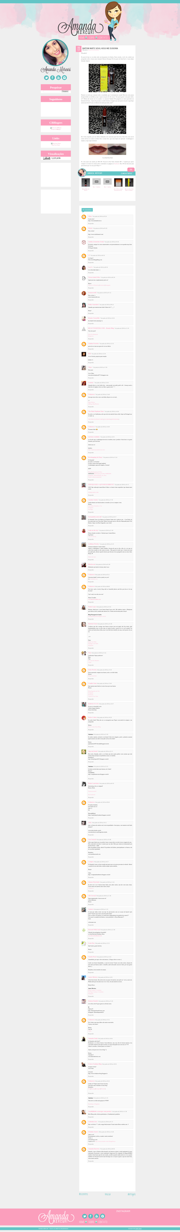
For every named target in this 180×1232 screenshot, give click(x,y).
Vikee (90, 367)
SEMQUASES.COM (93, 492)
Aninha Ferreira (93, 343)
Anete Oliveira (92, 977)
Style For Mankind (93, 334)
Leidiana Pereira (93, 544)
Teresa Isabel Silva (94, 277)
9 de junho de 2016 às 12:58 (108, 929)
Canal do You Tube (93, 696)
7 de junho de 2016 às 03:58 (111, 242)
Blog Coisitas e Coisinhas (94, 990)
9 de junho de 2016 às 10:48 (104, 839)
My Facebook (91, 794)
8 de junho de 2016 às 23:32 (101, 766)
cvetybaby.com (94, 579)
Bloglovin (90, 336)
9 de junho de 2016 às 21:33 (101, 1098)
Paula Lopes (92, 607)
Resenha (97, 50)
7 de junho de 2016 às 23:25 (106, 544)
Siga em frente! (93, 751)
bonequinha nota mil (94, 517)
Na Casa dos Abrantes (93, 660)
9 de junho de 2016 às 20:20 (102, 1081)
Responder (91, 223)
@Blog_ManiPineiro (93, 404)
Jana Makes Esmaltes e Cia (95, 506)
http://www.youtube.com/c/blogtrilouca (105, 1141)
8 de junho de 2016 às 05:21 (102, 574)
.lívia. (90, 822)
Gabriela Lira (92, 1121)
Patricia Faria (92, 624)
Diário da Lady (92, 557)
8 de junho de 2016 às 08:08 (102, 586)
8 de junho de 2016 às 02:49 (103, 564)
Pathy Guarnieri (93, 304)
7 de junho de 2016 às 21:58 (106, 530)
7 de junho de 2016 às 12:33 (106, 343)
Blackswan (91, 564)
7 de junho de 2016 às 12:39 (98, 353)
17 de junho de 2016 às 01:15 (105, 1121)
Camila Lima (92, 683)
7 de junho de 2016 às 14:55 (107, 437)
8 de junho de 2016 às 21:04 (101, 734)
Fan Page (90, 509)
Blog (89, 1088)
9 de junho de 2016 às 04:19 (106, 783)
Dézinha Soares (93, 1132)
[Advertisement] (55, 174)
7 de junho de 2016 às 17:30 (105, 500)
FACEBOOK (107, 419)
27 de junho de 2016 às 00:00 (107, 1149)
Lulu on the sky (93, 530)
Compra (91, 861)
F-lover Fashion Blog (95, 1064)
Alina (90, 216)
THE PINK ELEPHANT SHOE (95, 419)
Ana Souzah (92, 839)
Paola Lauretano (93, 783)
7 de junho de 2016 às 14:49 (102, 426)
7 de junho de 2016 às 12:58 (100, 367)
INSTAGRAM (114, 419)
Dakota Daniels (93, 1001)
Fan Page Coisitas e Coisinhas (95, 992)
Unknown (91, 394)
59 (131, 169)
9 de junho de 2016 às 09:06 (102, 802)
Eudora (93, 50)
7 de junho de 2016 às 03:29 (100, 228)
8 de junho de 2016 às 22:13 (105, 751)
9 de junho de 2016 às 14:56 (105, 977)
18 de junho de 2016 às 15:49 (106, 1132)
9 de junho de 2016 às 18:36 (109, 1064)
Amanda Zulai (93, 1038)
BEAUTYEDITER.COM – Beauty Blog (101, 328)
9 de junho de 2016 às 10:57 (101, 861)
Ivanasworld (92, 292)
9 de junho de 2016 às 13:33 (102, 943)
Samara (90, 909)
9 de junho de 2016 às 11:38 (104, 895)
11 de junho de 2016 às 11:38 (119, 1111)
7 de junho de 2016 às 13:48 (102, 394)
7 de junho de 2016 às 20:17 (109, 517)
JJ (89, 255)
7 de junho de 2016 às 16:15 (121, 484)
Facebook (116, 163)
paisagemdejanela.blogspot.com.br (97, 616)
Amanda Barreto (93, 1149)
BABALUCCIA (93, 704)
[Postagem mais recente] (83, 1194)
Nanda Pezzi (92, 957)
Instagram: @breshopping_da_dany (97, 475)
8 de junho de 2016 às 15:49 (104, 683)
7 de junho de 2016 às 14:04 (111, 411)
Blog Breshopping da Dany (95, 472)
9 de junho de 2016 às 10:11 (99, 822)
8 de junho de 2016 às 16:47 (106, 704)
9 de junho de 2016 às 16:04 (105, 1038)
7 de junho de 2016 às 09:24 (106, 304)
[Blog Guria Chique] (56, 143)
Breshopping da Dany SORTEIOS (102, 473)
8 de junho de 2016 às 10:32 (104, 607)
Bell (89, 353)
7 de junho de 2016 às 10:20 (107, 318)
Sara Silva (138, 1228)
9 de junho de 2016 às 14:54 (104, 957)
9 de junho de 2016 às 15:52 (102, 1019)
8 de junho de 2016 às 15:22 (99, 653)
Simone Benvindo (93, 882)
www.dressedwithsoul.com (95, 935)
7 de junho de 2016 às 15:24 (110, 457)
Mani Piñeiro (91, 402)
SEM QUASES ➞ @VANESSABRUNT (101, 484)
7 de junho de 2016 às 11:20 (121, 328)
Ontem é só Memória (93, 285)
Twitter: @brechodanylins (94, 477)
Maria (90, 228)
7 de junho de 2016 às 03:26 (99, 216)
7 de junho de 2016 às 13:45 (101, 382)
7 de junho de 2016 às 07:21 (104, 292)
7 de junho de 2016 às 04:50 (97, 255)
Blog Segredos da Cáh (93, 691)
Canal (89, 662)
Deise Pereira (92, 670)
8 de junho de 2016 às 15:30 (104, 670)
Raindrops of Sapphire (94, 1104)
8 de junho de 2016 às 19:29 (104, 717)
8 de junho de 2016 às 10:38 (105, 624)
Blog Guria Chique (56, 145)
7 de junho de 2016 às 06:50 (100, 267)
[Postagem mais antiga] (131, 1196)
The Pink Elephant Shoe (96, 411)
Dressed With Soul (94, 929)
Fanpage (93, 1088)
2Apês (89, 1031)
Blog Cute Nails (92, 642)
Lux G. (90, 267)
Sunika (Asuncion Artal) (96, 242)
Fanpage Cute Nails (93, 643)
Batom (89, 50)
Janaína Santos (93, 500)
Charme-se (91, 888)
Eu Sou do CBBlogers (56, 129)
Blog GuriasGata (92, 676)
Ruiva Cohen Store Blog (94, 727)
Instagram (107, 285)
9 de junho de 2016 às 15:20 (106, 1001)
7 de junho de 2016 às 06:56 (108, 277)
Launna (91, 382)
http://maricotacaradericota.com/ (96, 449)
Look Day (91, 943)
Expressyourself (92, 791)
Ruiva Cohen (92, 717)
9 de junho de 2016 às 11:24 (107, 882)
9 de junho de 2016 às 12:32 (101, 909)
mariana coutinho (93, 437)
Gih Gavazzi (92, 895)
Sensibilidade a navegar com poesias (99, 1111)
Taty (89, 653)
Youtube (103, 1088)
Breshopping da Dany (95, 457)
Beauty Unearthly (94, 318)
